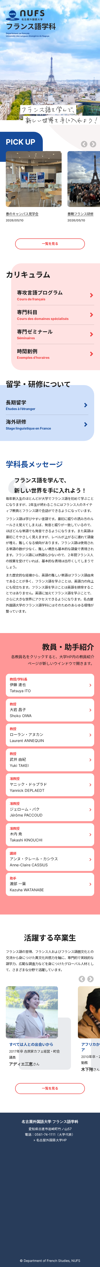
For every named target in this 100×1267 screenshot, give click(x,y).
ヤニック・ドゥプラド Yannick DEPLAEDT (28, 787)
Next (93, 144)
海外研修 (28, 424)
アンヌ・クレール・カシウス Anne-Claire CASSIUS (34, 862)
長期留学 (20, 405)
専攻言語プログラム (40, 295)
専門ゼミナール (35, 334)
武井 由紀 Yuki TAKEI (19, 762)
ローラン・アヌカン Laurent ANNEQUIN (27, 737)
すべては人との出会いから (31, 1044)
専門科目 (43, 314)
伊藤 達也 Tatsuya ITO (20, 687)
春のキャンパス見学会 (22, 214)
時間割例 (33, 353)
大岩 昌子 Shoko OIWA (21, 712)
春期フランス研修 (80, 214)
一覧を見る (50, 244)
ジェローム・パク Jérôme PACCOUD (26, 812)
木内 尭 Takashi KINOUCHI (26, 837)
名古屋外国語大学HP (51, 1140)
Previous (84, 144)
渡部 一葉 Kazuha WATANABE (27, 886)
